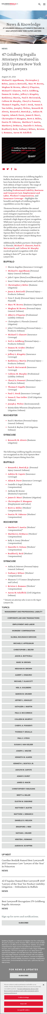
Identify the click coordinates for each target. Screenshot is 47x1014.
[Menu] (43, 4)
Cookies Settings (23, 997)
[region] (23, 997)
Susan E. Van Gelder (17, 397)
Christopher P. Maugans (14, 118)
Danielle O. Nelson (32, 125)
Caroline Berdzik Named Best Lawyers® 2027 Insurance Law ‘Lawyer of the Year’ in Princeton (23, 863)
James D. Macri (33, 115)
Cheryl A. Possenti (31, 101)
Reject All (23, 1004)
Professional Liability (23, 190)
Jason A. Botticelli (18, 83)
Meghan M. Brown (11, 87)
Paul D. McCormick (31, 97)
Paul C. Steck (27, 104)
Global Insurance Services (23, 637)
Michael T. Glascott (11, 90)
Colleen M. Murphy (11, 101)
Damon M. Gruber (10, 94)
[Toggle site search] (39, 4)
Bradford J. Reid (9, 129)
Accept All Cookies (23, 1010)
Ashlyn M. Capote (16, 474)
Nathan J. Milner (27, 129)
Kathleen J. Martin (11, 97)
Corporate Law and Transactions (23, 618)
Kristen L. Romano (17, 586)
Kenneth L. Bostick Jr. (20, 111)
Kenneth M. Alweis (17, 440)
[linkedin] (15, 169)
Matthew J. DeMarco (12, 125)
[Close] (43, 984)
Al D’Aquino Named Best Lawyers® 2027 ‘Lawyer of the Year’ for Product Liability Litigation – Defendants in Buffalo (23, 883)
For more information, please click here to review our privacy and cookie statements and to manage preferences (21, 991)
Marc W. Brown (36, 83)
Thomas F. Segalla (10, 104)
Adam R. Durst (17, 115)
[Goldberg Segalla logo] (10, 4)
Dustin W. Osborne (11, 122)
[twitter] (8, 169)
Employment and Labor (23, 624)
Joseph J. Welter (22, 108)
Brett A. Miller (34, 118)
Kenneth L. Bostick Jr (18, 467)
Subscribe (23, 923)
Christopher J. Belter (18, 285)
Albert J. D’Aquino (30, 87)
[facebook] (11, 169)
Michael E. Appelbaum (13, 80)
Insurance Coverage (13, 198)
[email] (4, 169)
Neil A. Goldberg (30, 90)
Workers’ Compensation (22, 195)
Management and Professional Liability (23, 611)
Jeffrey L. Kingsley (29, 94)
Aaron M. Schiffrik (22, 132)
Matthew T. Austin (31, 122)
